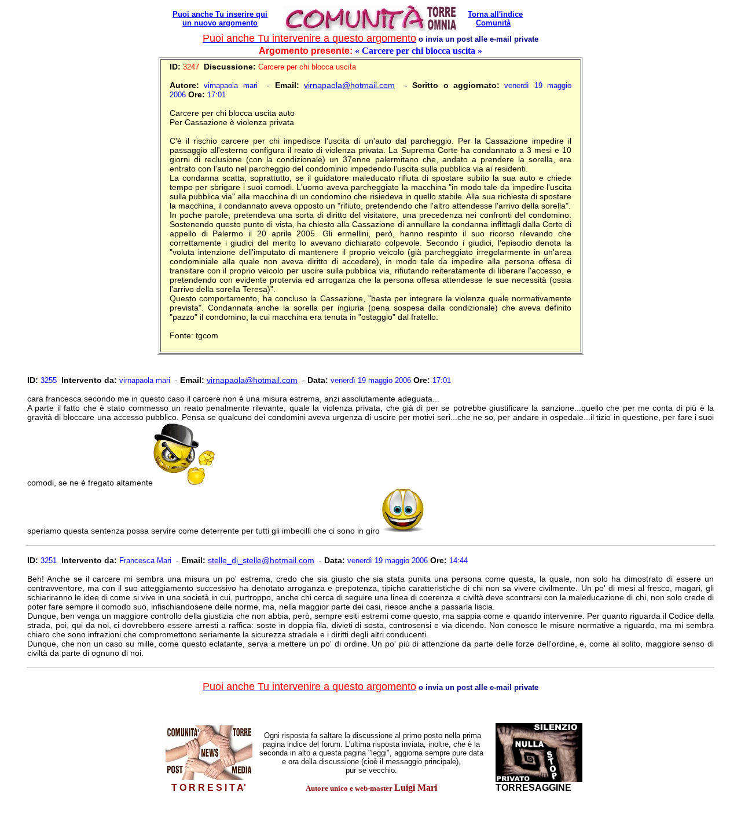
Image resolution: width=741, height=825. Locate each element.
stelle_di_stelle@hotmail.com (261, 560)
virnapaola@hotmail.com (349, 85)
